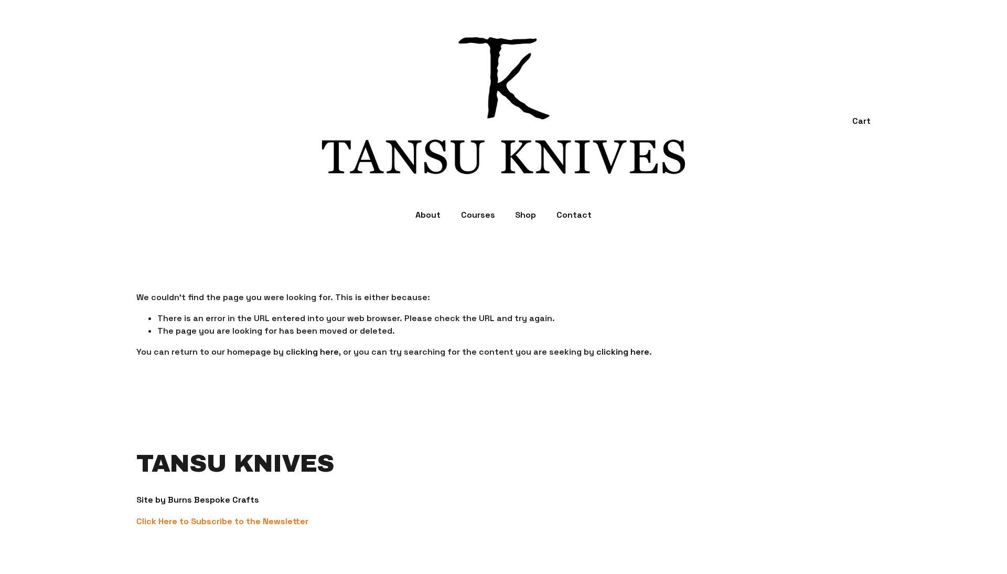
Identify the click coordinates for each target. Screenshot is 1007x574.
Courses (478, 214)
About (428, 214)
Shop (525, 214)
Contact (574, 214)
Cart (861, 120)
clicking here (312, 351)
